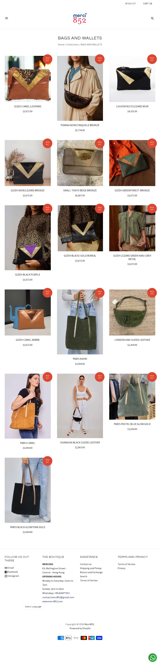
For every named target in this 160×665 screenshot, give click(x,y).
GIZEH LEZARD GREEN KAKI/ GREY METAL (132, 257)
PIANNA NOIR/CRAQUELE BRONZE (80, 125)
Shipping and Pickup (91, 568)
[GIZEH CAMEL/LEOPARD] (28, 79)
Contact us (86, 564)
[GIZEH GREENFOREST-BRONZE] (132, 163)
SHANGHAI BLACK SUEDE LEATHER (80, 442)
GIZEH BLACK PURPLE (27, 274)
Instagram (13, 575)
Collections (72, 44)
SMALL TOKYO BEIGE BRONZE (80, 190)
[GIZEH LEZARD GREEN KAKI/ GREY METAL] (132, 228)
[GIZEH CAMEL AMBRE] (28, 312)
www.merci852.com (52, 601)
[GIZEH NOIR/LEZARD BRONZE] (28, 163)
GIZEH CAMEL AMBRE (28, 340)
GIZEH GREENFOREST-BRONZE (132, 190)
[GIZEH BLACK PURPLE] (28, 237)
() (147, 3)
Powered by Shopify (80, 628)
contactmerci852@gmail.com (58, 597)
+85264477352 (62, 593)
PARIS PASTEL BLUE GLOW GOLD (132, 424)
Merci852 (89, 624)
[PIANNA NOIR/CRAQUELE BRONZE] (80, 88)
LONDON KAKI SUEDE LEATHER (132, 340)
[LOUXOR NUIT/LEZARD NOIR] (132, 79)
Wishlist (130, 3)
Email (10, 567)
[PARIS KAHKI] (80, 322)
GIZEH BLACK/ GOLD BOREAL (80, 255)
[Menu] (6, 18)
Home (61, 44)
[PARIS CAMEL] (28, 406)
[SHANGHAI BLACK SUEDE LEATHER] (80, 406)
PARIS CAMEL (27, 443)
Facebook (12, 571)
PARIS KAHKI (80, 359)
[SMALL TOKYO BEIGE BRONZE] (80, 163)
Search (83, 576)
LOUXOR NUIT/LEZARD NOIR (132, 106)
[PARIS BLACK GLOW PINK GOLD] (28, 490)
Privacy (121, 568)
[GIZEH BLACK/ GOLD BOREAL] (80, 228)
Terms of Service (89, 580)
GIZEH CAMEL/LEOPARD (27, 106)
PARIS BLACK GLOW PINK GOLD (27, 527)
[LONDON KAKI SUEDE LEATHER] (132, 312)
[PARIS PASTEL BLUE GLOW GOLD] (132, 397)
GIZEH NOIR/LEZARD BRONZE (28, 190)
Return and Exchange (91, 572)
